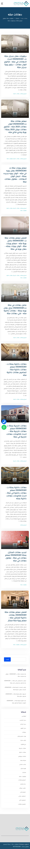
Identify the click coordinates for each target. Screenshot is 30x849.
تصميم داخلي (22, 800)
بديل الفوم (23, 728)
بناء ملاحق (23, 784)
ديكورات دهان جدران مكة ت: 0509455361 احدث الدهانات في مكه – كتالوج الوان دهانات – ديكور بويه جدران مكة (15, 62)
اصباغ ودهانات (23, 93)
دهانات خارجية (16, 208)
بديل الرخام (23, 724)
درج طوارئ (23, 744)
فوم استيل (23, 768)
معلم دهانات (20, 50)
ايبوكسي (24, 716)
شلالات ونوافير (22, 756)
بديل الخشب (23, 720)
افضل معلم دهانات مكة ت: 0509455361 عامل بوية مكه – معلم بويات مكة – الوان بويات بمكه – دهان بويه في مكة (16, 243)
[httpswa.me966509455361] (4, 427)
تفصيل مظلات (22, 804)
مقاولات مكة (14, 844)
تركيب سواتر (22, 788)
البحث (7, 659)
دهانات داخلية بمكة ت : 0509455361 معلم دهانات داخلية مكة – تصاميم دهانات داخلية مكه (16, 370)
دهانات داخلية (16, 93)
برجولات (24, 732)
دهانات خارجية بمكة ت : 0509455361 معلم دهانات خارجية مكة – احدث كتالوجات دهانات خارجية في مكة (16, 431)
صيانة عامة (23, 760)
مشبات (24, 772)
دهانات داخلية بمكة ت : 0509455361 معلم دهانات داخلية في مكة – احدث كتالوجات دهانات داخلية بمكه (16, 493)
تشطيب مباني (22, 796)
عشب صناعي (22, 764)
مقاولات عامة (10, 158)
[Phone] (4, 421)
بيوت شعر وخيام (22, 736)
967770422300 (17, 846)
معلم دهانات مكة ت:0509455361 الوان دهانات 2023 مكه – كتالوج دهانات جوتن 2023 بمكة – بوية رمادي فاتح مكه (15, 127)
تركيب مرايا (23, 740)
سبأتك (23, 846)
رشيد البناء (20, 231)
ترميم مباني (23, 792)
